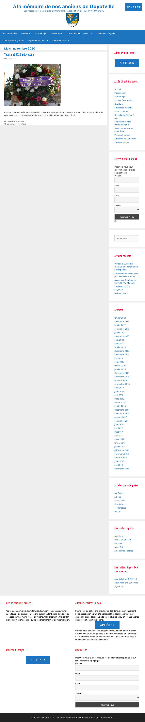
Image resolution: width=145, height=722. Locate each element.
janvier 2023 (120, 318)
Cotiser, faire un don (123, 100)
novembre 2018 (121, 376)
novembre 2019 (121, 354)
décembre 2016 (121, 450)
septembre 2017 (122, 421)
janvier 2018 (120, 406)
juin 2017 (118, 428)
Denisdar (118, 543)
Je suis (117, 205)
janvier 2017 (120, 446)
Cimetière (11, 121)
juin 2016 (118, 465)
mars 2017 (119, 439)
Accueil (117, 89)
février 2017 (119, 443)
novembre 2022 (121, 321)
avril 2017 (118, 435)
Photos (117, 511)
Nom (116, 185)
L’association (56, 33)
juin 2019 (118, 358)
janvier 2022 (120, 325)
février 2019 (120, 365)
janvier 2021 (120, 332)
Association (119, 500)
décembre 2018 (121, 373)
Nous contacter (59, 40)
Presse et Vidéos (122, 135)
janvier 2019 (120, 369)
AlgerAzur (118, 536)
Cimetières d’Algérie (106, 33)
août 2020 (119, 340)
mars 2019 (119, 362)
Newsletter (26, 33)
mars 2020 (119, 343)
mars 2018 (119, 399)
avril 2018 (118, 395)
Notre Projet (41, 33)
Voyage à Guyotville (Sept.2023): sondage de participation (126, 267)
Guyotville (20, 121)
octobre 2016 (120, 457)
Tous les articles (9, 33)
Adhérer (133, 7)
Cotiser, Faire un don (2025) (79, 33)
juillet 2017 (119, 424)
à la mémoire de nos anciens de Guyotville (64, 6)
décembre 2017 (121, 410)
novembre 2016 (121, 454)
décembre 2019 (121, 351)
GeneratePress (106, 717)
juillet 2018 (119, 391)
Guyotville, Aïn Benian (38, 40)
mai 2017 (118, 432)
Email (116, 195)
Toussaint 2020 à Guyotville (19, 54)
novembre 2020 (121, 336)
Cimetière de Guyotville (13, 40)
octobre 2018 (120, 380)
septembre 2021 (122, 329)
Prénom (117, 175)
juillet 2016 (119, 461)
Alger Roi (118, 547)
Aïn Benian (119, 493)
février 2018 (120, 402)
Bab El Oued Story (122, 539)
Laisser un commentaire (16, 124)
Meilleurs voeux (121, 293)
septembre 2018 (122, 384)
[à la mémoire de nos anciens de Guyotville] (72, 19)
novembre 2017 (121, 413)
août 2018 (119, 387)
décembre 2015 (121, 468)
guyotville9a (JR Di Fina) (125, 579)
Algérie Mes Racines (123, 550)
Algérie (117, 497)
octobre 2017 (120, 417)
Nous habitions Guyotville (126, 582)
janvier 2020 (120, 347)
